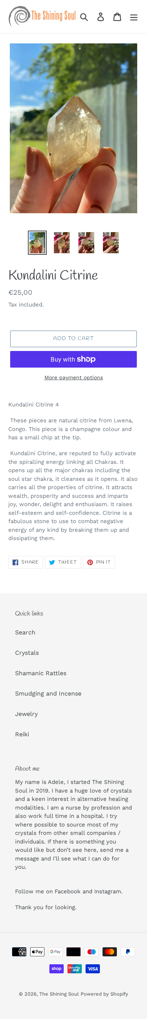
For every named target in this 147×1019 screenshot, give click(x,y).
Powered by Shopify (104, 994)
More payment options (73, 377)
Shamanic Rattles (40, 673)
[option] (37, 243)
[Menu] (134, 16)
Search (25, 632)
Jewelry (26, 713)
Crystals (27, 652)
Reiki (22, 734)
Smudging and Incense (48, 693)
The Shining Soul (59, 994)
